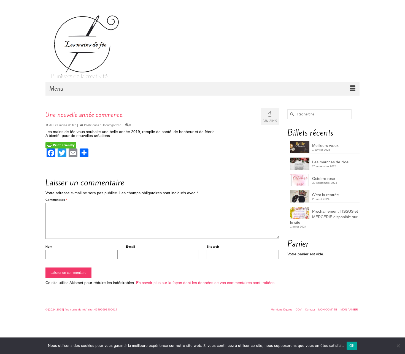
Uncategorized (111, 125)
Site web (213, 246)
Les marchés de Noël (330, 162)
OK (352, 345)
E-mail (130, 246)
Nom (48, 246)
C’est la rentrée (325, 195)
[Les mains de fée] (98, 41)
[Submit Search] (291, 114)
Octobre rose (323, 178)
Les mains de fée (64, 125)
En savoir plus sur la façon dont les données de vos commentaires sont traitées (205, 282)
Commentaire (56, 199)
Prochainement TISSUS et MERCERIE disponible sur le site (324, 217)
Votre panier (73, 5)
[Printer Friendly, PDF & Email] (60, 145)
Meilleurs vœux (325, 145)
